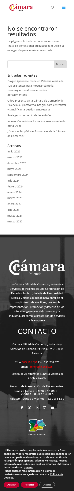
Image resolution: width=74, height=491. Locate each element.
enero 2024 (14, 192)
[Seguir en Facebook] (22, 408)
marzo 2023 (14, 198)
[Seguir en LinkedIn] (37, 408)
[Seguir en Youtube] (52, 408)
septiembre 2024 (17, 174)
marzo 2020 (14, 221)
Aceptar (11, 484)
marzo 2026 (14, 157)
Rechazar (29, 484)
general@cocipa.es (41, 366)
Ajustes (47, 484)
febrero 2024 (15, 186)
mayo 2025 (14, 169)
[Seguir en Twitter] (29, 408)
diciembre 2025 (16, 163)
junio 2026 (13, 151)
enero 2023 (14, 204)
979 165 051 (30, 362)
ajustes (28, 467)
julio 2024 (13, 180)
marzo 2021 (14, 215)
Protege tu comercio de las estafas (29, 115)
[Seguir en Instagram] (45, 408)
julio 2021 (13, 209)
